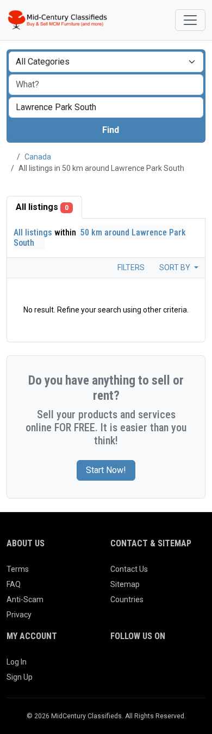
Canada (37, 156)
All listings (42, 207)
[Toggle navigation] (190, 20)
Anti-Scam (25, 599)
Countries (127, 599)
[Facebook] (117, 666)
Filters (130, 267)
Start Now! (106, 470)
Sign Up (20, 677)
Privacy (19, 614)
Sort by (175, 267)
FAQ (14, 584)
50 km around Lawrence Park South (100, 237)
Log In (17, 662)
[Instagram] (147, 666)
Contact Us (129, 569)
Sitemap (125, 584)
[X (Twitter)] (132, 666)
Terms (18, 569)
